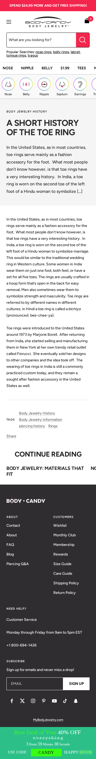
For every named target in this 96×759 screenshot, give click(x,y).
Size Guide (62, 564)
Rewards (60, 554)
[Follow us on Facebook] (11, 701)
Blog (10, 554)
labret (75, 52)
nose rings (43, 52)
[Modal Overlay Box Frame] (48, 743)
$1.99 (65, 68)
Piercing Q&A (17, 564)
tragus (33, 55)
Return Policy (64, 592)
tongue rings (16, 55)
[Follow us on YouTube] (54, 701)
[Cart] (87, 21)
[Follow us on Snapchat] (75, 701)
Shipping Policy (66, 583)
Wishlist (60, 525)
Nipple (27, 68)
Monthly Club (64, 535)
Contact (13, 525)
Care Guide (62, 573)
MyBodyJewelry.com (48, 720)
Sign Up (76, 683)
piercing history (32, 426)
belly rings (61, 52)
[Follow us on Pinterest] (43, 701)
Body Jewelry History (26, 111)
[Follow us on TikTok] (65, 701)
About (11, 535)
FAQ (10, 544)
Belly (47, 68)
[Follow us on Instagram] (33, 701)
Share (11, 436)
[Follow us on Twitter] (22, 701)
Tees (81, 68)
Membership (63, 544)
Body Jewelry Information (40, 419)
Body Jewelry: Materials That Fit (45, 471)
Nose (8, 68)
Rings (53, 426)
